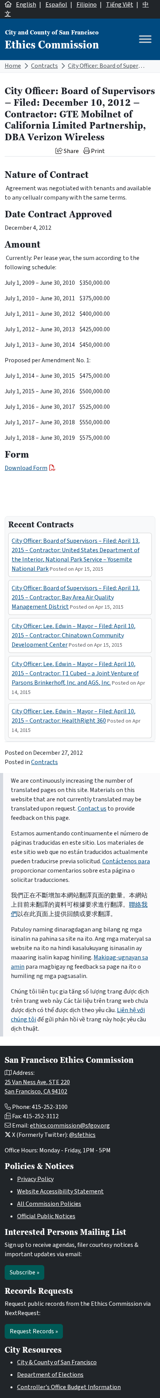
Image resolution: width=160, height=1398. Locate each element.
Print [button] (97, 151)
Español (56, 4)
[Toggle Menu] (145, 39)
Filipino (87, 4)
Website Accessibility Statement (60, 1191)
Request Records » (34, 1331)
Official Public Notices (46, 1216)
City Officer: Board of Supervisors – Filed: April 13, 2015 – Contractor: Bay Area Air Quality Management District (76, 597)
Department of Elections (50, 1374)
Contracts (44, 66)
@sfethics (82, 1135)
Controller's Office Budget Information (69, 1387)
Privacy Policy (35, 1179)
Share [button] (71, 151)
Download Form (26, 468)
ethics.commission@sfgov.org (70, 1125)
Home (13, 66)
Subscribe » (24, 1272)
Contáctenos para (126, 861)
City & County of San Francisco (57, 1362)
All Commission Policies (49, 1204)
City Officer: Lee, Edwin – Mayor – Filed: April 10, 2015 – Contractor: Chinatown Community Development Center (74, 635)
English (26, 4)
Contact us (92, 808)
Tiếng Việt (119, 4)
